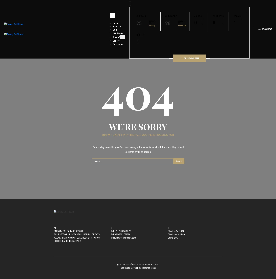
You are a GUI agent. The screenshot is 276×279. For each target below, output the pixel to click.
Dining (116, 37)
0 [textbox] (195, 22)
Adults (198, 16)
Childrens (218, 16)
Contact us (118, 44)
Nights (140, 35)
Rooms (237, 16)
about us (117, 26)
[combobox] (198, 23)
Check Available (191, 58)
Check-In (141, 16)
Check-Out (171, 16)
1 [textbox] (234, 22)
